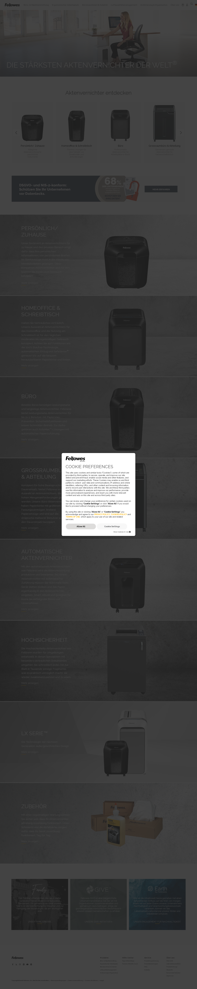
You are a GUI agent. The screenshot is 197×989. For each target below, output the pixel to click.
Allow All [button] (81, 526)
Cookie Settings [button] (112, 526)
